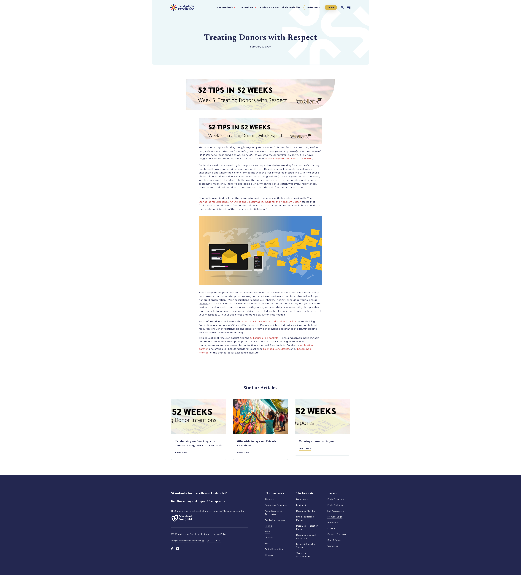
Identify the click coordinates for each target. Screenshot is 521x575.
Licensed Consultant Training (306, 546)
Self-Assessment (335, 511)
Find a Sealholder (291, 7)
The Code (269, 499)
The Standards (225, 7)
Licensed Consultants (276, 348)
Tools (267, 532)
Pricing (268, 526)
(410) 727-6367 (214, 540)
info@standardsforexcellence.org (187, 540)
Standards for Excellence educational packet (269, 321)
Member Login (334, 517)
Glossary (269, 555)
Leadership (301, 505)
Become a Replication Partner (307, 527)
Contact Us (332, 546)
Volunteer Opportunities (303, 555)
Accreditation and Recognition (273, 512)
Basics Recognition (274, 549)
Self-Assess (313, 7)
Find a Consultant (269, 7)
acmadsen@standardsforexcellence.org (288, 158)
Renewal (269, 537)
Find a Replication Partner (305, 518)
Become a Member (306, 511)
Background (302, 499)
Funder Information (337, 534)
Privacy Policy (219, 534)
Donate (331, 528)
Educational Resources (276, 505)
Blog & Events (334, 540)
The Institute (246, 7)
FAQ (267, 543)
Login (331, 7)
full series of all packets (264, 337)
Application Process (275, 520)
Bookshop (332, 522)
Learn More (181, 452)
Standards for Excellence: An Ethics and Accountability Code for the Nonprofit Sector (250, 201)
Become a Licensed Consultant (306, 536)
